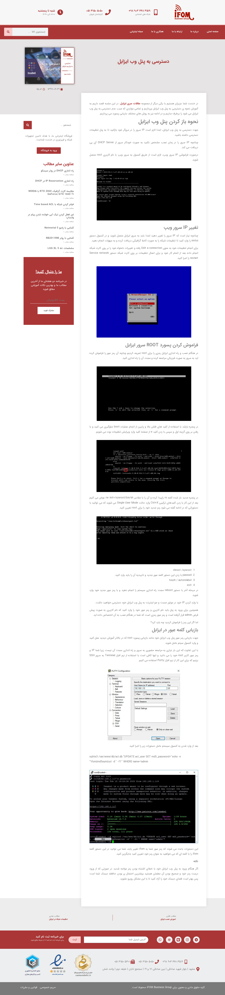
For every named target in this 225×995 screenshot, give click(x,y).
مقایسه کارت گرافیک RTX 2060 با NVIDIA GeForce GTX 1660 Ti (51, 192)
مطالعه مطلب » (68, 175)
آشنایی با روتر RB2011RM (60, 238)
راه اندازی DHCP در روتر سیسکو (57, 171)
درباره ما (194, 31)
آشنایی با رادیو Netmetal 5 (59, 228)
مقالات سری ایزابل (130, 103)
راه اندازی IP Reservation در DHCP (54, 181)
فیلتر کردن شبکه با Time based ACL (54, 204)
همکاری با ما (157, 31)
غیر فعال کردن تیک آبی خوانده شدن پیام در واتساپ (51, 216)
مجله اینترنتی (136, 31)
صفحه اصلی (212, 31)
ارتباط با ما (177, 31)
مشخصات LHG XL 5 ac (61, 248)
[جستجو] (8, 32)
